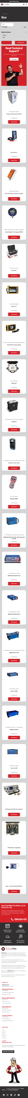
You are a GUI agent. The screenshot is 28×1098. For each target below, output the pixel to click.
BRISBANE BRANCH (7, 989)
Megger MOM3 (14, 498)
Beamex (4, 35)
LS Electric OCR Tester (14, 463)
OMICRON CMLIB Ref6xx (14, 614)
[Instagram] (7, 1095)
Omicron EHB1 (14, 691)
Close (25, 27)
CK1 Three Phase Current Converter (14, 193)
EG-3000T (14, 270)
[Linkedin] (3, 1095)
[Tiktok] (15, 1095)
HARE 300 (14, 383)
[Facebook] (11, 1095)
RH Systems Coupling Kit (14, 847)
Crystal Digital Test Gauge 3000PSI (14, 232)
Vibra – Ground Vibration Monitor (14, 886)
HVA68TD (14, 421)
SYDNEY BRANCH (7, 1015)
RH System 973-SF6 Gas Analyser (14, 809)
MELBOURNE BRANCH (8, 998)
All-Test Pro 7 (14, 152)
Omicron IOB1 (14, 768)
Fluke (4, 37)
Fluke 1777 (14, 306)
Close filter (21, 42)
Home (3, 13)
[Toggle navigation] (26, 4)
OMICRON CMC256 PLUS (14, 575)
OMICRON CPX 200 (14, 652)
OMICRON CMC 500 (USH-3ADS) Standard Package (14, 538)
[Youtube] (18, 1095)
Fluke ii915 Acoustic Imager (14, 344)
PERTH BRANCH (6, 1007)
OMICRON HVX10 (14, 729)
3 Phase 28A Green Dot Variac (14, 114)
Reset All (6, 42)
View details (14, 122)
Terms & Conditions (13, 1089)
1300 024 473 (19, 4)
